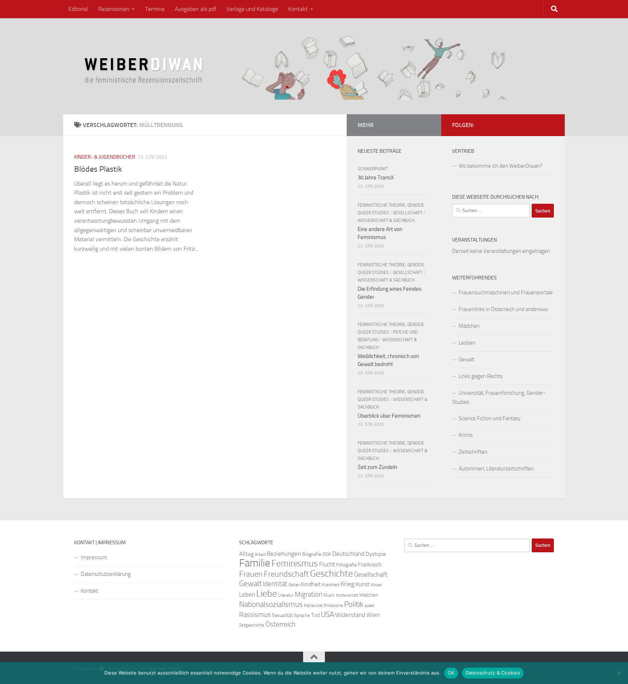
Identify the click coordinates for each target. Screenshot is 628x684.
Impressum (94, 557)
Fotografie (346, 565)
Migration (308, 594)
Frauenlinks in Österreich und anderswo (503, 309)
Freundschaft (286, 574)
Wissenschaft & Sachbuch (386, 220)
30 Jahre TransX (376, 177)
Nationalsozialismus (271, 604)
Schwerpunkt (373, 168)
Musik (329, 595)
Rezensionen (113, 8)
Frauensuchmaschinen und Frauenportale (506, 292)
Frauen (251, 574)
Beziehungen (284, 553)
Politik (353, 604)
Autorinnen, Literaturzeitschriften (496, 468)
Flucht (327, 564)
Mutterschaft (347, 595)
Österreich (280, 624)
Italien (294, 584)
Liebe (266, 593)
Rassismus (255, 615)
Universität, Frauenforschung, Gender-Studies (499, 397)
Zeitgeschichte (251, 625)
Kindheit (311, 584)
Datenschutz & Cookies (493, 673)
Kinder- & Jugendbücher (104, 157)
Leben (247, 594)
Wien (373, 615)
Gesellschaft (407, 212)
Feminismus (294, 563)
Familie (254, 563)
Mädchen (469, 326)
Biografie (311, 554)
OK (451, 673)
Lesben (467, 342)
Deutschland (348, 553)
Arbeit (260, 554)
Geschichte (331, 573)
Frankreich (370, 564)
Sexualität (282, 615)
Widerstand (350, 615)
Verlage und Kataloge (252, 8)
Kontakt (298, 8)
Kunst (362, 584)
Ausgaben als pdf (195, 8)
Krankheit (330, 584)
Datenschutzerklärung (106, 574)
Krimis (466, 435)
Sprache (302, 615)
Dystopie (376, 554)
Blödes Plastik (98, 169)
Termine (155, 8)
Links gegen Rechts (481, 376)
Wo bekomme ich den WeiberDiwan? (500, 166)
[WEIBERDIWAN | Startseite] (314, 66)
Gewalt (466, 359)
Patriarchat (313, 605)
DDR (326, 554)
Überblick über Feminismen (389, 416)
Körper (376, 584)
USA (327, 614)
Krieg (347, 584)
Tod (315, 615)
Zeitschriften (473, 452)
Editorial (78, 8)
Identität (275, 584)
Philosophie (333, 605)
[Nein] (619, 673)
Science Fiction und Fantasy (489, 418)
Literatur (286, 595)
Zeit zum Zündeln (377, 467)
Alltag (246, 553)
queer (370, 605)
